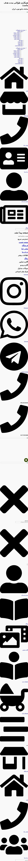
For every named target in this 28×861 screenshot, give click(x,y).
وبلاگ (26, 258)
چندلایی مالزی (16, 36)
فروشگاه (25, 245)
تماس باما (24, 249)
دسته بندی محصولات (20, 30)
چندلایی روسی (16, 32)
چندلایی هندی (17, 37)
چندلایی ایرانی (17, 34)
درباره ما (25, 252)
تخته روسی (20, 41)
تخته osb (21, 40)
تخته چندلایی (20, 31)
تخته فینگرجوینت (19, 45)
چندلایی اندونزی (16, 35)
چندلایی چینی (17, 39)
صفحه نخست (23, 242)
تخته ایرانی (20, 43)
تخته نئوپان (20, 44)
